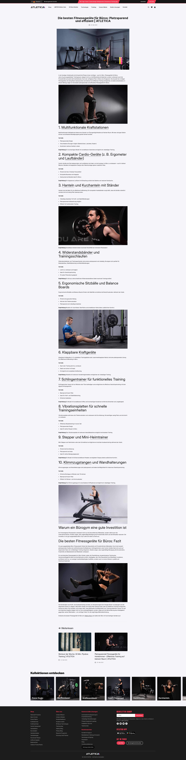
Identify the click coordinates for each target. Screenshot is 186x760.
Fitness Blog (59, 731)
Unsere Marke (103, 7)
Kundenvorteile (60, 721)
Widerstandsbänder (77, 252)
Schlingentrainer (74, 379)
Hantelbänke (34, 728)
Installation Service (87, 723)
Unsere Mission (60, 714)
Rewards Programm (61, 733)
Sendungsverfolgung (87, 737)
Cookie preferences (87, 744)
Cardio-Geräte (90, 154)
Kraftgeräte (87, 352)
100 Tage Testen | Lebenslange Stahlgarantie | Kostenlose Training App (99, 1)
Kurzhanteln (91, 185)
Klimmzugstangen (77, 462)
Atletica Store (88, 615)
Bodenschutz (34, 742)
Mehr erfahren (124, 720)
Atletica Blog (59, 728)
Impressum (85, 739)
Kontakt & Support (87, 732)
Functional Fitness (35, 737)
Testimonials (85, 726)
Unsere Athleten (60, 717)
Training (93, 7)
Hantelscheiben (35, 733)
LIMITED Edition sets (60, 7)
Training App (59, 726)
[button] (152, 7)
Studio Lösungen (115, 7)
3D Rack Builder (73, 7)
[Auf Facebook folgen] (118, 724)
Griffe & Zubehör (35, 740)
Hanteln (68, 185)
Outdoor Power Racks (37, 744)
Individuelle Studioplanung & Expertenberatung (89, 715)
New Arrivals (34, 717)
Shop (49, 7)
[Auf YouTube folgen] (123, 724)
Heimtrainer (99, 437)
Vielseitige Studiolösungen (89, 719)
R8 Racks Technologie (62, 724)
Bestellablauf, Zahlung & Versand (91, 735)
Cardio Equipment (36, 726)
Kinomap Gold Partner (62, 735)
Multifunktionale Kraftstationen (85, 127)
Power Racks (34, 719)
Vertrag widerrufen (88, 747)
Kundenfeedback (60, 719)
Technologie (84, 7)
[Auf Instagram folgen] (121, 724)
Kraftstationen (34, 721)
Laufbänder (74, 158)
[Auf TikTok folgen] (126, 724)
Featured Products (36, 714)
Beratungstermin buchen (50, 1)
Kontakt (125, 7)
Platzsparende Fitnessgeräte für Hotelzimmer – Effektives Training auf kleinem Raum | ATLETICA (109, 656)
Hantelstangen (34, 735)
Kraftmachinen (35, 724)
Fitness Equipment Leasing (89, 721)
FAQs (83, 742)
